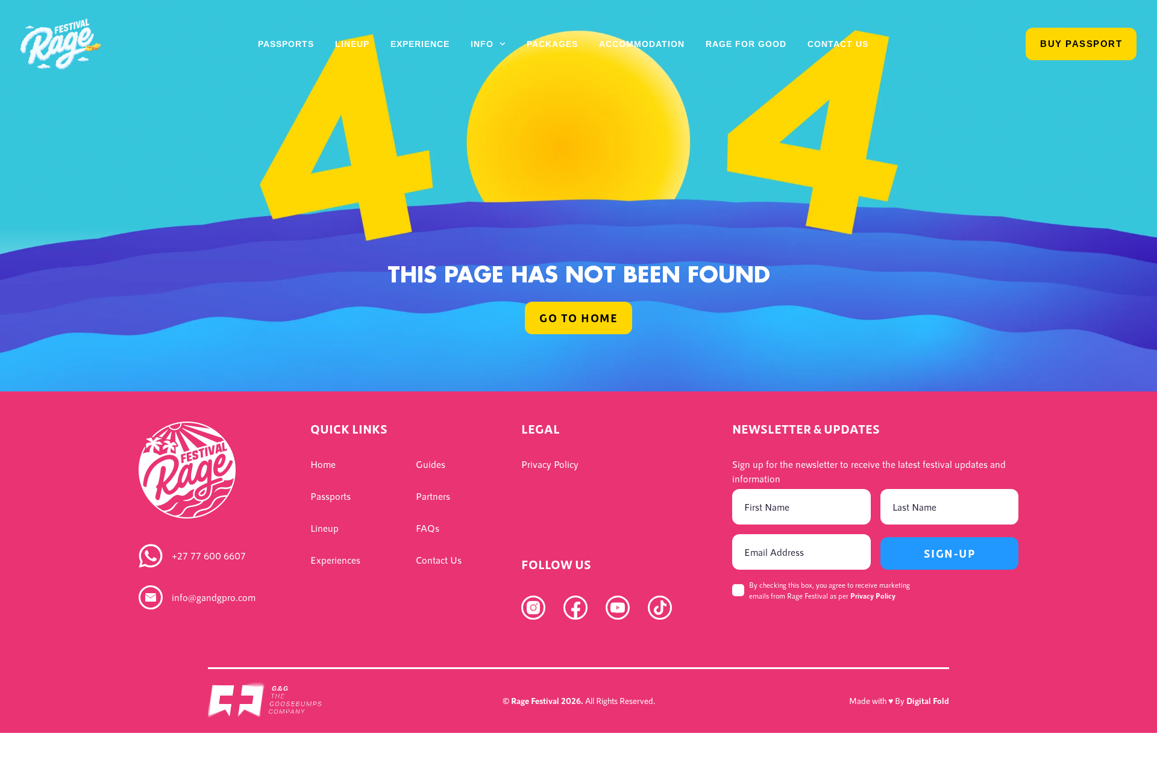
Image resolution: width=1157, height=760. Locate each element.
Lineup (352, 44)
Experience (420, 44)
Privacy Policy (872, 595)
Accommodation (642, 44)
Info (482, 44)
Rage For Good (746, 44)
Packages (552, 44)
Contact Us (837, 44)
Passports (286, 44)
